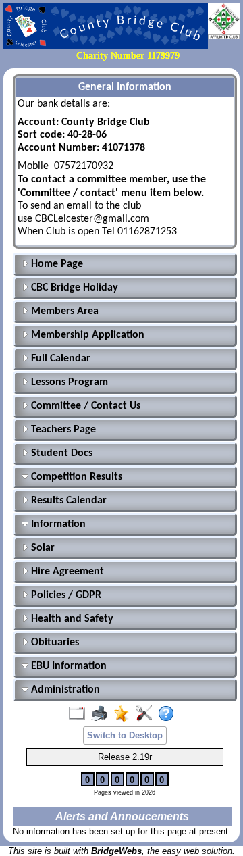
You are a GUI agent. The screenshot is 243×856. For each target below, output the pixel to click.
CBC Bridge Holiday (73, 287)
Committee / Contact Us (84, 406)
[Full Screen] (80, 714)
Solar (41, 548)
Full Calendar (59, 358)
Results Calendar (67, 500)
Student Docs (60, 453)
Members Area (63, 311)
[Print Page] (102, 714)
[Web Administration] (147, 714)
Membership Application (86, 335)
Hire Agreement (66, 571)
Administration (64, 689)
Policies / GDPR (64, 595)
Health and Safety (70, 618)
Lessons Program (68, 382)
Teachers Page (62, 429)
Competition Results (75, 477)
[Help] (169, 714)
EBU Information (67, 666)
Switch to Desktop (125, 735)
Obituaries (53, 642)
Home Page (55, 264)
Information (57, 524)
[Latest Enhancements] (124, 714)
